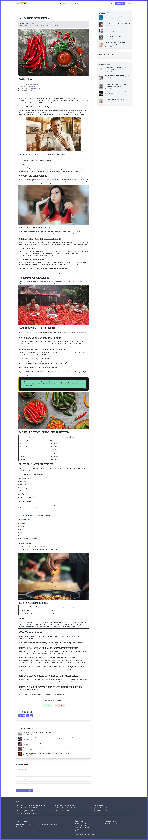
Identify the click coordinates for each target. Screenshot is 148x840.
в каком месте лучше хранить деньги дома (66, 807)
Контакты (77, 3)
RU (130, 3)
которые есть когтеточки (100, 812)
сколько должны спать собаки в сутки (65, 805)
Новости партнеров (80, 825)
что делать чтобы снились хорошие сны (27, 812)
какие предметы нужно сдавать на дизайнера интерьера (31, 805)
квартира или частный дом (101, 807)
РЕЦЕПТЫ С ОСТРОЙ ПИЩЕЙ (27, 90)
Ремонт (77, 831)
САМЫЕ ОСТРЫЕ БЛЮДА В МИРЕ (28, 86)
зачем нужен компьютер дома (24, 808)
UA (128, 3)
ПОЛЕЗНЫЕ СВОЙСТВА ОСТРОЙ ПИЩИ (29, 84)
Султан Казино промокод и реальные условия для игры (41, 733)
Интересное (78, 829)
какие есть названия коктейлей (63, 812)
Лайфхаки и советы (80, 823)
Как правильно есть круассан (101, 808)
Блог (71, 3)
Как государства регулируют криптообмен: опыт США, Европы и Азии (46, 753)
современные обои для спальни (102, 810)
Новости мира (29, 25)
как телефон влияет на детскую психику (27, 807)
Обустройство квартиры (82, 827)
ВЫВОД (21, 93)
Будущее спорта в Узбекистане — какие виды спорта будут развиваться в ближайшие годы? (53, 738)
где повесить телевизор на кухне (25, 810)
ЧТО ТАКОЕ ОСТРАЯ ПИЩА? (26, 82)
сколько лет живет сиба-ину (62, 808)
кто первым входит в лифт (62, 810)
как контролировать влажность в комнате (27, 813)
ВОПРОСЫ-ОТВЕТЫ (24, 95)
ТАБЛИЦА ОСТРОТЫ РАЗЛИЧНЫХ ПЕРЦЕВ (30, 88)
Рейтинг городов (62, 3)
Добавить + (119, 3)
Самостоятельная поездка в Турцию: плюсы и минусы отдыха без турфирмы (48, 748)
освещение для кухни (99, 805)
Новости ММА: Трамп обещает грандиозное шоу (39, 743)
